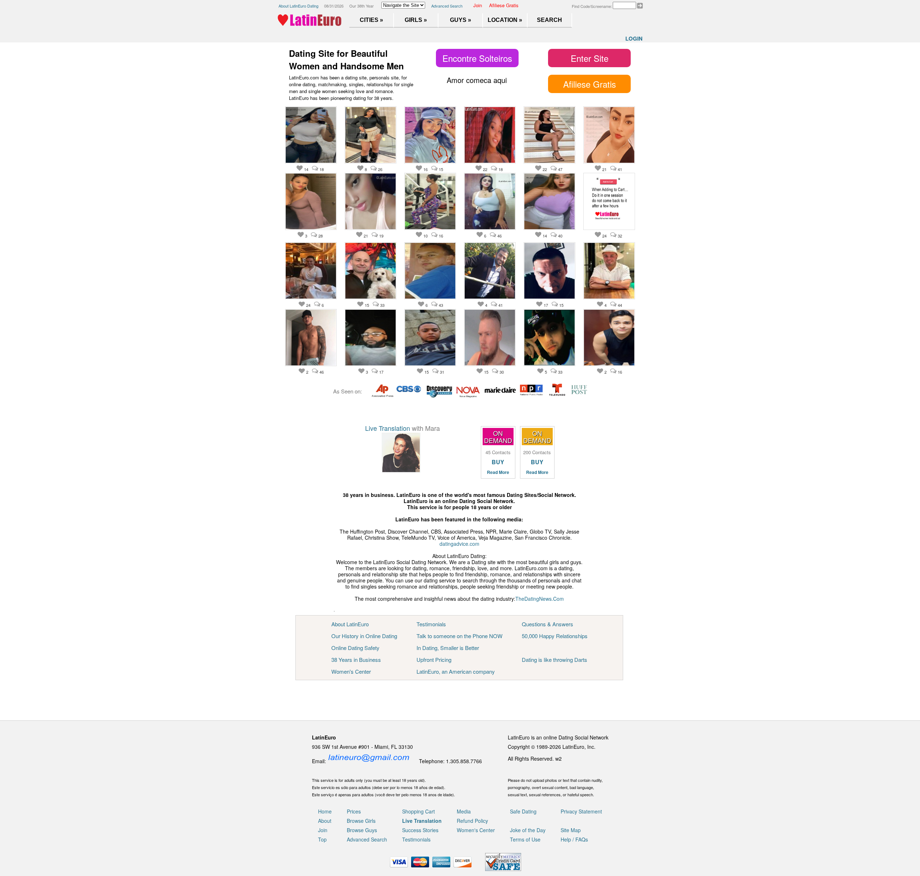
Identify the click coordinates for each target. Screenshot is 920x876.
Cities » (371, 20)
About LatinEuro (350, 624)
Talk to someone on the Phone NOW (459, 636)
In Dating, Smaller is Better (448, 647)
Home (325, 811)
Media (464, 811)
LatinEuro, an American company (456, 671)
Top (322, 839)
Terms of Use (525, 839)
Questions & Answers (547, 624)
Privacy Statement (581, 811)
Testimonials (431, 624)
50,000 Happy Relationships (555, 636)
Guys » (460, 20)
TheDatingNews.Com (539, 598)
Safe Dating (523, 811)
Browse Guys (362, 830)
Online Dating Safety (355, 647)
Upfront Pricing (434, 659)
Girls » (416, 20)
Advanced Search (447, 6)
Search (549, 20)
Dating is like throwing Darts (554, 659)
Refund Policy (472, 820)
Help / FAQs (574, 839)
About (324, 820)
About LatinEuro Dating (298, 6)
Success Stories (420, 830)
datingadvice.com (459, 543)
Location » (505, 20)
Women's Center (351, 671)
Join (477, 5)
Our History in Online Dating (364, 636)
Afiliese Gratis (504, 5)
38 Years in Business (356, 659)
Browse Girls (361, 820)
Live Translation (387, 428)
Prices (354, 811)
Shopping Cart (418, 811)
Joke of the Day (528, 830)
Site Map (571, 830)
